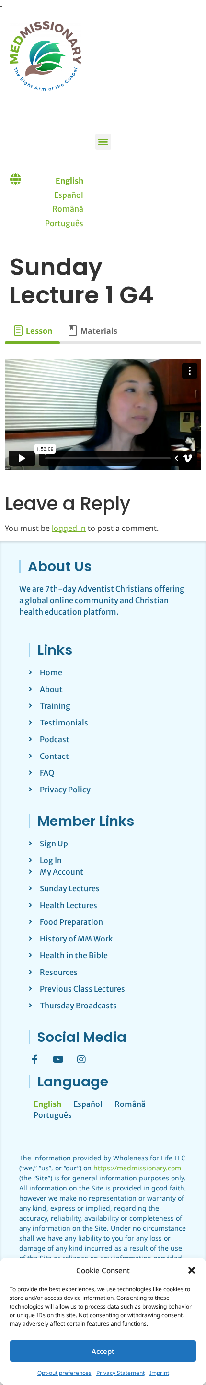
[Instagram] (81, 1059)
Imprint (159, 1373)
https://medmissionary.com (137, 1167)
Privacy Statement (120, 1373)
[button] (191, 1270)
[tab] (32, 330)
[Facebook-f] (34, 1059)
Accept (103, 1351)
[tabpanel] (103, 414)
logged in (69, 528)
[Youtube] (58, 1059)
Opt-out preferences (64, 1373)
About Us (60, 566)
